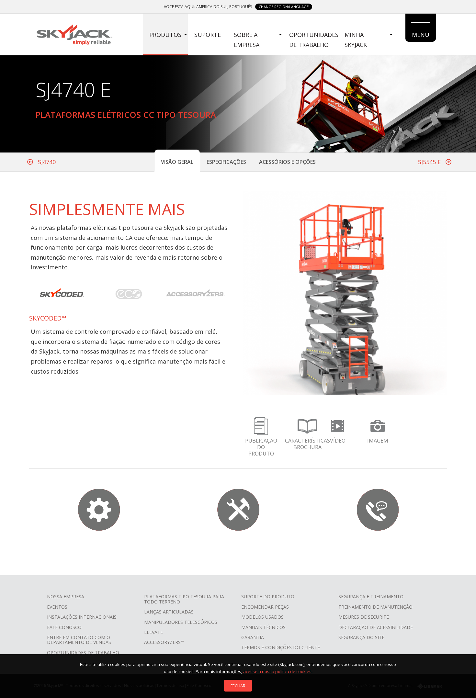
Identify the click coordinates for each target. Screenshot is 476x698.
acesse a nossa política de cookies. (277, 671)
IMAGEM (377, 440)
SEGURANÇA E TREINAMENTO (370, 596)
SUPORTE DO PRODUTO (267, 596)
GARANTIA (252, 637)
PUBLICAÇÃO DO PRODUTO (261, 447)
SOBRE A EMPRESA (246, 40)
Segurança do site (361, 637)
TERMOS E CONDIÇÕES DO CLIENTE (280, 647)
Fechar (238, 686)
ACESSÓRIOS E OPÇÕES (287, 161)
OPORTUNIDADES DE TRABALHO (313, 40)
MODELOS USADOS (262, 617)
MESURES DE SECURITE (363, 617)
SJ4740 (46, 162)
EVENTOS (57, 607)
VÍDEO (338, 440)
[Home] (74, 34)
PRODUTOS (165, 35)
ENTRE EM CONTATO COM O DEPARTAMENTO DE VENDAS (79, 639)
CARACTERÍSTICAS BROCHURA (307, 443)
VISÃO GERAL (177, 161)
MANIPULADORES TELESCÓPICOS (180, 622)
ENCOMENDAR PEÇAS (265, 607)
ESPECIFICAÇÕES (226, 161)
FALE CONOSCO (64, 627)
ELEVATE (153, 632)
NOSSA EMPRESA (65, 596)
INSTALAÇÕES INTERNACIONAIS (82, 617)
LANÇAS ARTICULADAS (169, 612)
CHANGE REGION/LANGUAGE (284, 6)
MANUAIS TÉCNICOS (263, 627)
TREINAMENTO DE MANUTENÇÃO (375, 607)
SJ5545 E (430, 162)
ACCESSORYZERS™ (164, 642)
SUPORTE (207, 35)
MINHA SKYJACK (356, 40)
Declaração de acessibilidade (375, 627)
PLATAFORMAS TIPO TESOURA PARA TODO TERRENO (184, 598)
